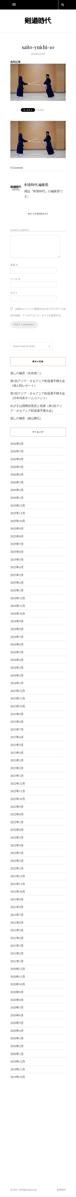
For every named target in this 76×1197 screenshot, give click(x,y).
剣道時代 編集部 (36, 184)
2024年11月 (17, 606)
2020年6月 (17, 1015)
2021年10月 (17, 891)
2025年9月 (17, 528)
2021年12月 (17, 876)
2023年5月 (17, 745)
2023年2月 (17, 768)
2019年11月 (17, 1069)
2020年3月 (17, 1038)
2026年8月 (17, 443)
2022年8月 (17, 814)
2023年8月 (17, 721)
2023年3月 (17, 760)
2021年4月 (17, 938)
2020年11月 (17, 976)
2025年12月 (17, 505)
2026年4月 (17, 474)
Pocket (40, 109)
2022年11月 (17, 791)
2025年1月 (17, 590)
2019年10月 (17, 1077)
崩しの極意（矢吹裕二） (26, 373)
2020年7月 (17, 1007)
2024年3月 (17, 667)
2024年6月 (17, 644)
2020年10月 (17, 984)
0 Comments (16, 167)
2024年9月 (17, 621)
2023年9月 (17, 714)
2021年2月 (17, 953)
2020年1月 (17, 1054)
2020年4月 (17, 1030)
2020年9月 (17, 992)
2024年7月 (17, 637)
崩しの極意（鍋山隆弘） (26, 418)
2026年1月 (17, 498)
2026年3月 (17, 482)
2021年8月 (17, 907)
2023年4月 (17, 752)
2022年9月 (17, 807)
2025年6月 (17, 552)
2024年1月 (17, 683)
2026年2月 (17, 490)
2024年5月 (17, 652)
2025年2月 (17, 582)
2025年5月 (17, 559)
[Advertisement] (38, 1124)
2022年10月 (17, 799)
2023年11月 (17, 698)
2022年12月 (17, 783)
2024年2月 (17, 675)
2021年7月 (17, 915)
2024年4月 (17, 660)
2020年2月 (17, 1046)
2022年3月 (17, 853)
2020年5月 (17, 1023)
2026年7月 (17, 451)
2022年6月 (17, 830)
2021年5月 (17, 930)
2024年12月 (17, 598)
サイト (14, 292)
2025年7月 (17, 544)
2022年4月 (17, 845)
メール (15, 278)
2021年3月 (17, 945)
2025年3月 (17, 575)
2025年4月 (17, 567)
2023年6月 (17, 737)
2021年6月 (17, 922)
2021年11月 (17, 884)
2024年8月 (17, 629)
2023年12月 (17, 691)
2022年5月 (17, 837)
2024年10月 (17, 613)
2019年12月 (17, 1061)
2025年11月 (17, 513)
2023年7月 (17, 729)
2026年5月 (17, 467)
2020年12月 (17, 969)
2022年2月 (17, 861)
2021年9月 (17, 899)
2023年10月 (17, 706)
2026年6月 (17, 459)
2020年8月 (17, 1000)
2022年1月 (17, 868)
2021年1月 (17, 961)
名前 (14, 264)
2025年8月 (17, 536)
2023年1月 (17, 776)
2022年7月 (17, 822)
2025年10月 (17, 521)
